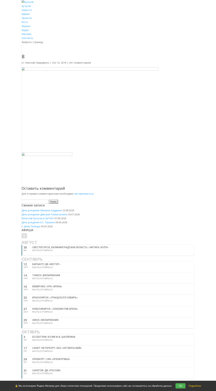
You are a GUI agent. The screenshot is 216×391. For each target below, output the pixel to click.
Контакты (27, 38)
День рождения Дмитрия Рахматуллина (44, 214)
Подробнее (195, 385)
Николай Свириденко (37, 62)
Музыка (26, 26)
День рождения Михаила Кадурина (42, 210)
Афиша (26, 14)
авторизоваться (83, 193)
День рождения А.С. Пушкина (38, 222)
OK (180, 386)
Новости (27, 10)
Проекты (27, 18)
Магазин (26, 34)
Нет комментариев (80, 62)
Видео (25, 30)
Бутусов (26, 6)
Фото (25, 22)
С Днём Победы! (31, 226)
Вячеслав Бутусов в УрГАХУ (38, 218)
